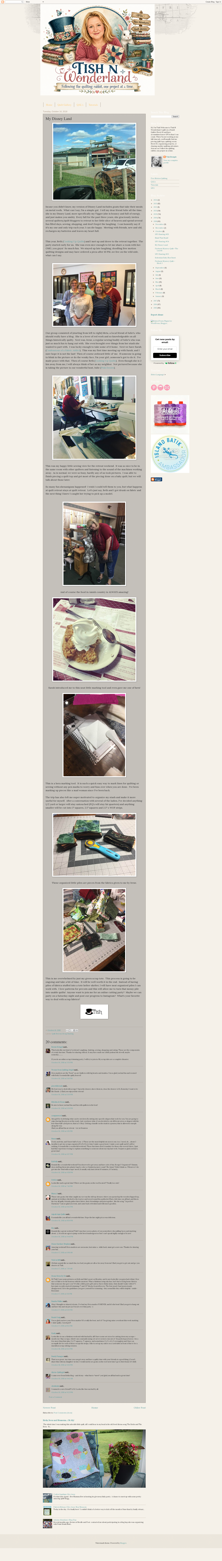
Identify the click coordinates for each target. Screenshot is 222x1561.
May (157, 282)
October (159, 231)
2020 (156, 214)
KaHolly (54, 1161)
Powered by (159, 363)
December (159, 224)
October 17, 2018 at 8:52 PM (61, 1326)
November (159, 228)
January (158, 296)
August (158, 271)
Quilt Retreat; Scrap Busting (63, 1034)
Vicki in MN (55, 1260)
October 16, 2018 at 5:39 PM (62, 1108)
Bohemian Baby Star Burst (165, 258)
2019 (156, 218)
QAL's (80, 104)
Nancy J (54, 1193)
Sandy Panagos (57, 1356)
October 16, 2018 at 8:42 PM (62, 1207)
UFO (153, 188)
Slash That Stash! (161, 238)
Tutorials (93, 104)
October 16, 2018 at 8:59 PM (62, 1220)
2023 (156, 204)
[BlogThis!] (69, 1030)
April (157, 286)
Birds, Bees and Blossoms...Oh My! (58, 1420)
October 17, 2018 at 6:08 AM (62, 1253)
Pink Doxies (107, 367)
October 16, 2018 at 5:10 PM (62, 1078)
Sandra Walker (57, 1301)
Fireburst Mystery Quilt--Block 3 (165, 262)
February (159, 293)
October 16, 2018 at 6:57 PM (62, 1154)
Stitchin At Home (58, 1102)
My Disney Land (161, 245)
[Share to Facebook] (74, 1030)
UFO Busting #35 (162, 234)
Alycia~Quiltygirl (57, 1372)
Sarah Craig (56, 1317)
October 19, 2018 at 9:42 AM (62, 1379)
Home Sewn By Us (58, 1276)
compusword (56, 1116)
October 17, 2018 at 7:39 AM (61, 1269)
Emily (53, 1333)
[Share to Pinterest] (77, 1030)
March (158, 289)
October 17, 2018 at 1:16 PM (61, 1294)
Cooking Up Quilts (73, 241)
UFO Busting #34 (162, 241)
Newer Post (49, 1407)
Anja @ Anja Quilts (58, 1214)
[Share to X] (72, 1030)
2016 (156, 304)
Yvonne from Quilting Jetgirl (62, 1070)
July (157, 275)
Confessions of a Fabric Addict (63, 350)
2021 (155, 211)
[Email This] (67, 1030)
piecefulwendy (57, 1086)
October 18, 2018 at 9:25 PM (62, 1365)
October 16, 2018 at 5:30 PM (62, 1094)
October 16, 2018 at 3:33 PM (62, 1062)
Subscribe (164, 355)
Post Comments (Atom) (63, 1413)
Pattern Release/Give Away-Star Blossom (69, 1507)
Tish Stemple (171, 157)
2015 (155, 308)
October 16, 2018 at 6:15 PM (62, 1131)
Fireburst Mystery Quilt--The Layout (166, 250)
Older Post (140, 1407)
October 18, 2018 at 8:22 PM (62, 1349)
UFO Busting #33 (162, 254)
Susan (54, 1139)
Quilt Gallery (64, 104)
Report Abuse (157, 314)
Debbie (54, 1180)
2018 (155, 221)
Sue (52, 1228)
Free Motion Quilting (159, 178)
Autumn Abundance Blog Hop (64, 1520)
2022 (156, 207)
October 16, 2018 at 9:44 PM (62, 1237)
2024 (156, 200)
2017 (155, 301)
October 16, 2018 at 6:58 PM (62, 1172)
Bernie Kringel (57, 1047)
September (160, 268)
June (157, 278)
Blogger (123, 1543)
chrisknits (55, 1386)
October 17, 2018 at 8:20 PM (62, 1310)
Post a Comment (55, 1397)
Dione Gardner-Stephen (60, 1244)
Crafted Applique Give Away (64, 1494)
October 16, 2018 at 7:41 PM (62, 1186)
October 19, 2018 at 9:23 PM (62, 1392)
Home (49, 104)
